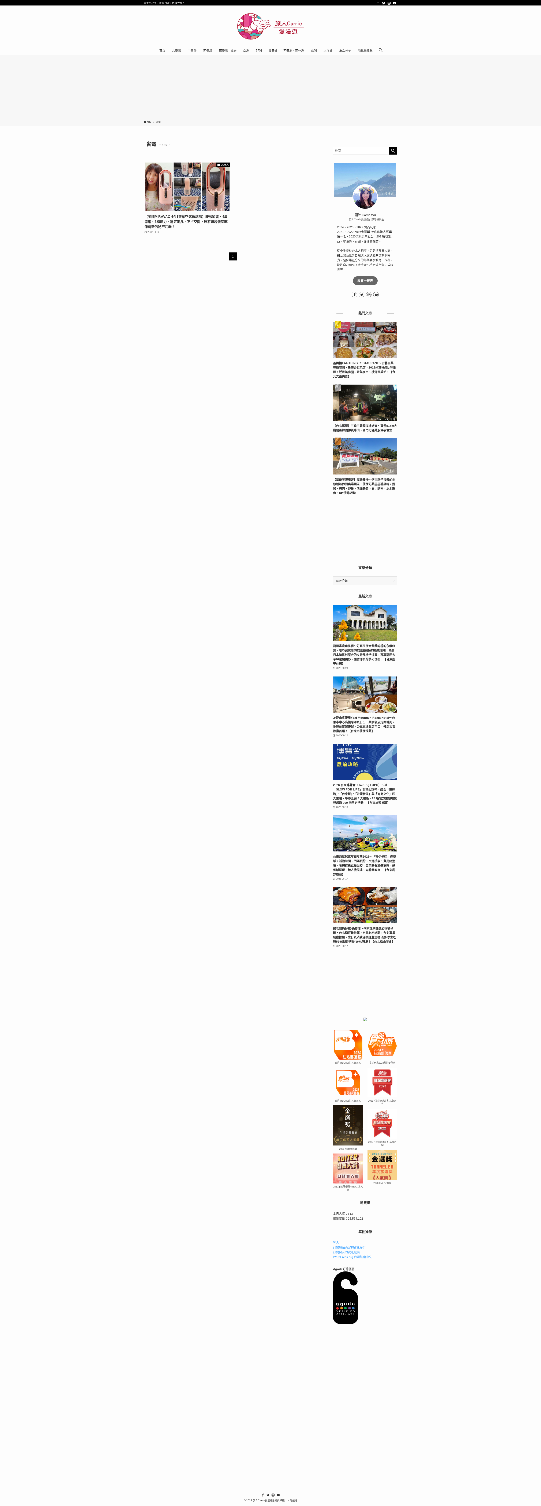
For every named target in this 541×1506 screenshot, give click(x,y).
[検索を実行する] (393, 151)
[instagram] (389, 3)
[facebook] (378, 3)
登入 (336, 1242)
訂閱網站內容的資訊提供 (349, 1247)
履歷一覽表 (365, 280)
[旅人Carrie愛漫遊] (270, 26)
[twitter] (383, 3)
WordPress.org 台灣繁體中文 (352, 1257)
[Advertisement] (270, 88)
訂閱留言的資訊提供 (346, 1252)
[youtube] (394, 3)
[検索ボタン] (380, 50)
